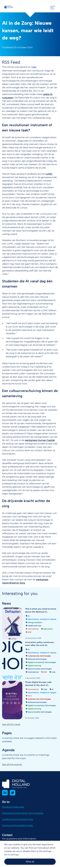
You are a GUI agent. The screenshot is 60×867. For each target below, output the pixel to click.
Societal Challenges (13, 807)
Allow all (30, 861)
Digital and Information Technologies (22, 813)
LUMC (49, 174)
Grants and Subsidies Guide (17, 825)
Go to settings (11, 854)
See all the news (11, 724)
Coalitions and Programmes (17, 819)
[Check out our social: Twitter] (12, 792)
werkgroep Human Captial (40, 440)
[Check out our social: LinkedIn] (5, 792)
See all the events (12, 764)
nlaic (34, 67)
